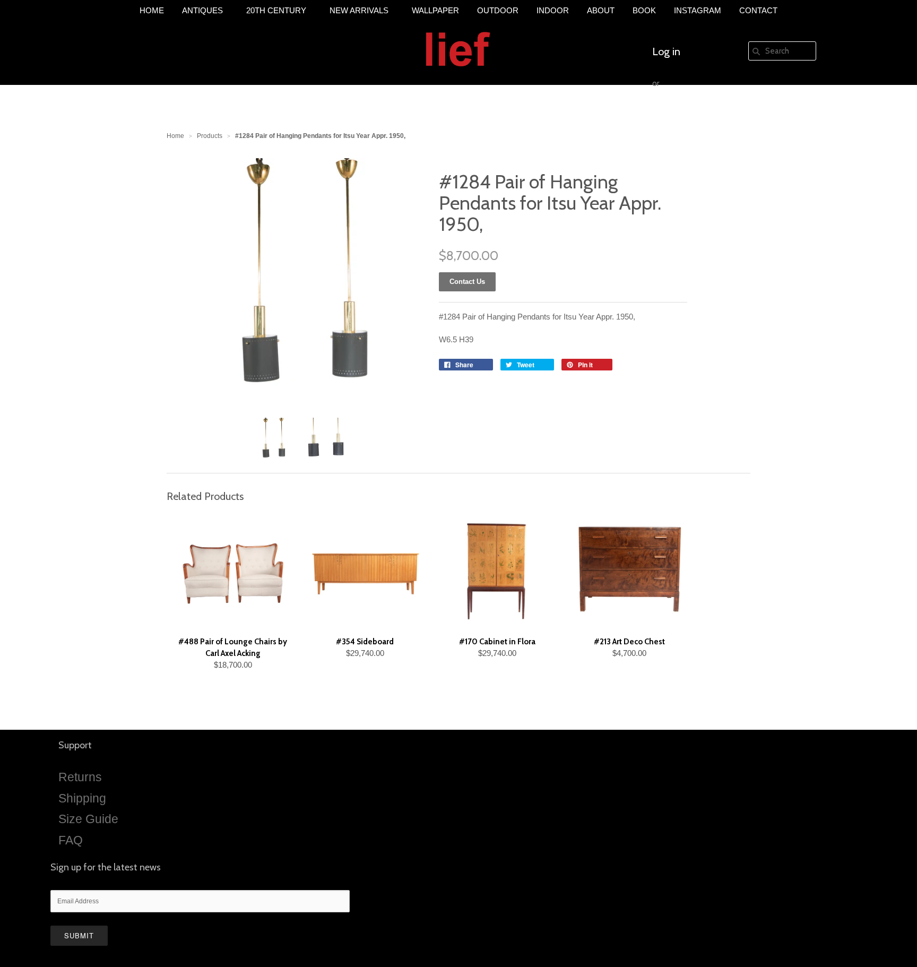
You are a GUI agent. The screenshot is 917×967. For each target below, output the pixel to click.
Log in (666, 51)
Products (209, 136)
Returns (80, 777)
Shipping (82, 798)
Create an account (693, 115)
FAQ (70, 840)
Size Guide (88, 819)
